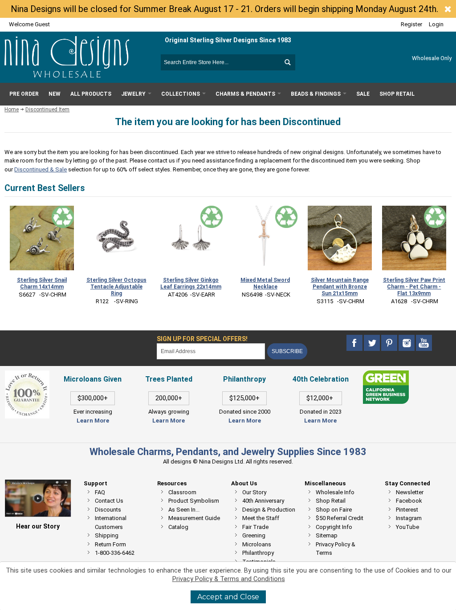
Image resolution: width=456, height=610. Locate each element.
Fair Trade (255, 527)
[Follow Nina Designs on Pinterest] (390, 342)
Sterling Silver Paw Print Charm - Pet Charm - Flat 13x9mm (414, 287)
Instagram (409, 518)
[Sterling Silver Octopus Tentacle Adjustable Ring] (116, 238)
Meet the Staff (260, 518)
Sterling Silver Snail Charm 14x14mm (42, 283)
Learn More (93, 420)
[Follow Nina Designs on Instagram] (407, 342)
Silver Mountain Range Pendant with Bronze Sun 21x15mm (340, 287)
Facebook (409, 500)
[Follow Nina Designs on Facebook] (355, 342)
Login (436, 24)
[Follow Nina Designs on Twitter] (372, 342)
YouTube (407, 527)
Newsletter (409, 492)
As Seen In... (184, 509)
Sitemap (327, 535)
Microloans (256, 544)
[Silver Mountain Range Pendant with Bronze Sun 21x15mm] (340, 238)
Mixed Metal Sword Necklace (265, 283)
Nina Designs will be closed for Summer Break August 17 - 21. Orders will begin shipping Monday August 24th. (224, 9)
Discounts (108, 509)
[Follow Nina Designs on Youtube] (424, 342)
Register (411, 24)
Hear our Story (38, 526)
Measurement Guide (194, 518)
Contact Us (109, 500)
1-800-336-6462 (114, 552)
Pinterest (407, 509)
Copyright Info (334, 527)
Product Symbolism (193, 500)
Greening (253, 535)
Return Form (110, 544)
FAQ (100, 492)
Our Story (254, 492)
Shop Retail (331, 500)
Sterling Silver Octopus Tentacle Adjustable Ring (116, 287)
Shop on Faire (334, 509)
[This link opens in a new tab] (385, 374)
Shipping (106, 535)
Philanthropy (258, 552)
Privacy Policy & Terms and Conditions (228, 579)
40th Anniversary (263, 500)
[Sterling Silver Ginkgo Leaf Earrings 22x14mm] (191, 238)
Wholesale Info (335, 492)
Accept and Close (228, 597)
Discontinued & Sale (40, 169)
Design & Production (268, 509)
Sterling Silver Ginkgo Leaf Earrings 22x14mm (190, 283)
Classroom (182, 492)
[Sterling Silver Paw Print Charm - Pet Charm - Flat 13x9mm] (414, 238)
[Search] (287, 62)
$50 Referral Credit (339, 518)
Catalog (178, 527)
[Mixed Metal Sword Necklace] (265, 238)
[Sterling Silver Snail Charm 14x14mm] (42, 238)
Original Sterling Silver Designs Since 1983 (228, 40)
